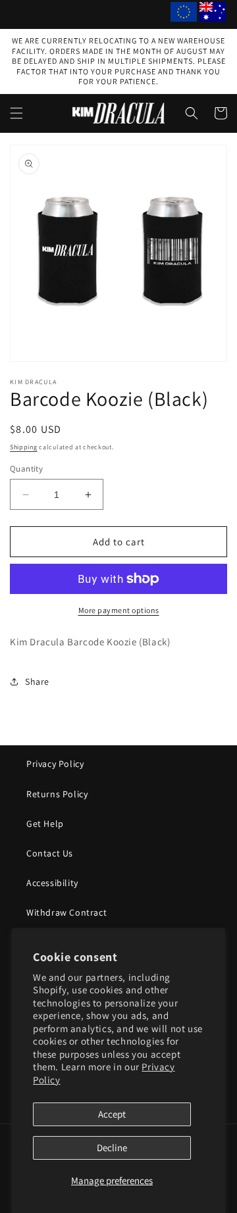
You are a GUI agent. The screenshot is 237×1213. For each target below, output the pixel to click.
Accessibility (52, 883)
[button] (16, 113)
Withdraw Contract (66, 912)
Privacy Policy (55, 764)
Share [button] (37, 681)
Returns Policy (57, 794)
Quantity (26, 468)
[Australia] (212, 14)
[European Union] (183, 14)
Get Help (45, 823)
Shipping (24, 447)
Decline (112, 1147)
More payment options (118, 610)
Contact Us (49, 853)
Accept (112, 1114)
